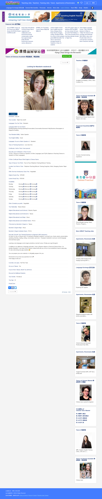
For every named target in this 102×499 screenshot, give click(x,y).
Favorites (64, 62)
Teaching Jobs (27, 3)
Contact (35, 495)
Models (86, 7)
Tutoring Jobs (45, 3)
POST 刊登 (67, 56)
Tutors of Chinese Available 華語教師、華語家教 (23, 57)
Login (87, 3)
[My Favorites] (81, 3)
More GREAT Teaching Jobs (85, 231)
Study (80, 7)
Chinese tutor (79, 480)
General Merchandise (31, 7)
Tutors (53, 3)
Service (30, 495)
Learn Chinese (65, 7)
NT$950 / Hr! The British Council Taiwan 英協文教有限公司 (42, 29)
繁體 (93, 3)
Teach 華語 (74, 7)
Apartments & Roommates (65, 3)
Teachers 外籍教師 (82, 60)
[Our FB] (92, 7)
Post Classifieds (3, 17)
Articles (49, 7)
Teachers (36, 3)
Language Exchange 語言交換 (15, 7)
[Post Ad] (78, 3)
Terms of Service (24, 495)
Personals (43, 7)
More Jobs (56, 7)
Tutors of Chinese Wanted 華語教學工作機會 (85, 381)
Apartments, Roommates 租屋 (85, 239)
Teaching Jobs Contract (43, 495)
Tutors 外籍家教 (81, 135)
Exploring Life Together (82, 287)
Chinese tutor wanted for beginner (85, 402)
